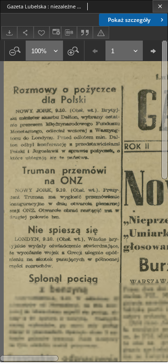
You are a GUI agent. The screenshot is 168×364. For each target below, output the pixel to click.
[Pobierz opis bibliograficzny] (69, 32)
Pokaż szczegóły (129, 20)
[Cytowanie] (85, 32)
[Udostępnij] (25, 32)
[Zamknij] (160, 6)
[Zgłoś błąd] (101, 32)
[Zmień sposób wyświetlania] (55, 32)
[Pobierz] (9, 32)
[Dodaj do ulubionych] (41, 32)
